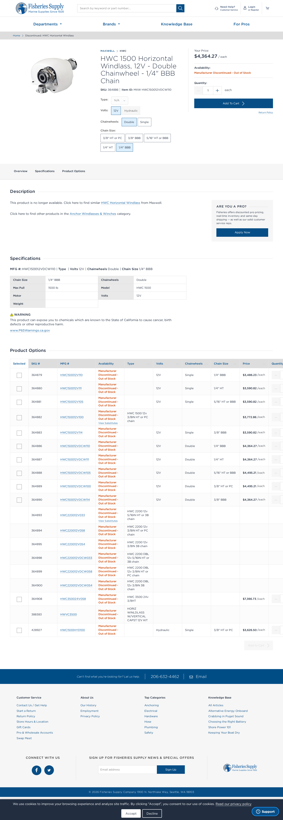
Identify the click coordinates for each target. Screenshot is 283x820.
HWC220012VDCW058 (76, 571)
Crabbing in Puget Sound (226, 716)
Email (201, 676)
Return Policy (266, 112)
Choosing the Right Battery (227, 721)
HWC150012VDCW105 (75, 472)
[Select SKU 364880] (19, 388)
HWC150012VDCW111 (74, 459)
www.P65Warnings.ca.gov (30, 330)
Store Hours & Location (32, 721)
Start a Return (26, 711)
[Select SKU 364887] (19, 459)
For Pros (242, 24)
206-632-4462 (165, 676)
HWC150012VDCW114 (75, 499)
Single (144, 122)
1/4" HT (108, 147)
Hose (147, 721)
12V (116, 110)
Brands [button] (110, 24)
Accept (131, 813)
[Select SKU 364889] (19, 486)
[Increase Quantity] (217, 90)
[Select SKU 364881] (19, 402)
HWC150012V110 (71, 375)
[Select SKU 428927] (19, 630)
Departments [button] (46, 24)
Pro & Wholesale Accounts (35, 732)
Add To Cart (231, 103)
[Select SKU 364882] (19, 417)
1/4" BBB (125, 147)
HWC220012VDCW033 (76, 558)
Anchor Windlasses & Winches (93, 214)
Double (129, 122)
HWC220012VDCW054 (76, 585)
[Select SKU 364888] (19, 473)
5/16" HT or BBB (157, 138)
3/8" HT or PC (112, 138)
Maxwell (107, 51)
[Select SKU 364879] (19, 375)
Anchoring (151, 705)
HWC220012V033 (72, 515)
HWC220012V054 (72, 544)
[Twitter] (49, 767)
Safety (148, 732)
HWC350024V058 (73, 599)
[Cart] (266, 8)
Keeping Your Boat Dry (224, 732)
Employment (89, 711)
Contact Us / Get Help (32, 705)
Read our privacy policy (233, 804)
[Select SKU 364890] (19, 500)
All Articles (215, 705)
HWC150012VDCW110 (75, 446)
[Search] (180, 8)
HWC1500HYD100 (72, 630)
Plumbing (151, 727)
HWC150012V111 (71, 388)
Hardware (151, 716)
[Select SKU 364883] (19, 433)
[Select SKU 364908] (19, 599)
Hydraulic (131, 110)
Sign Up (170, 769)
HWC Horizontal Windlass (120, 203)
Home (16, 35)
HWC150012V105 (71, 401)
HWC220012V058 (72, 530)
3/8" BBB (134, 138)
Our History (88, 705)
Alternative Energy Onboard (228, 711)
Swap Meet (24, 738)
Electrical (150, 711)
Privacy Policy (90, 716)
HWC (123, 51)
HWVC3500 (68, 614)
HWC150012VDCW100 (75, 486)
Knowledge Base (177, 24)
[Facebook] (37, 767)
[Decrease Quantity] (198, 90)
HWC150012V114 (71, 432)
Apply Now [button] (242, 232)
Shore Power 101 (219, 727)
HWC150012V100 (72, 417)
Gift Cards (23, 727)
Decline (152, 813)
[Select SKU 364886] (19, 446)
